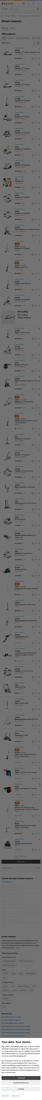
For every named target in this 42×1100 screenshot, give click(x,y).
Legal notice (5, 1096)
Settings (21, 1089)
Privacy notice (16, 1096)
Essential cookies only (21, 1083)
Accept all (21, 1078)
